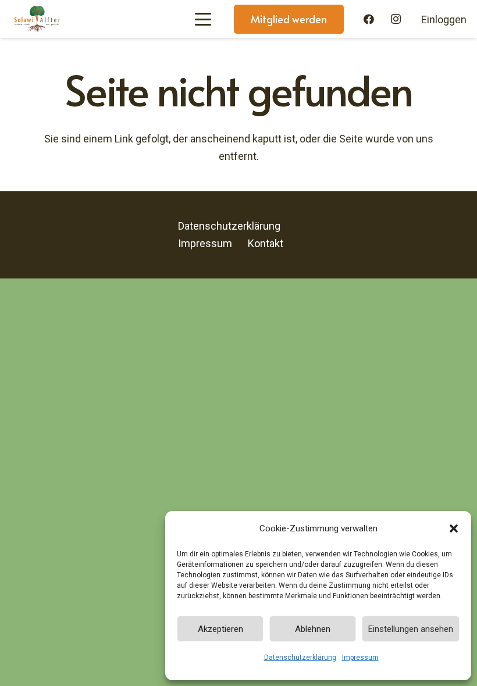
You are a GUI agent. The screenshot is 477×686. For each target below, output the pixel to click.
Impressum (360, 657)
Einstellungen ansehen (410, 629)
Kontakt (265, 243)
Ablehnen (312, 629)
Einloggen (444, 19)
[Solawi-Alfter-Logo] (36, 19)
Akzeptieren (220, 629)
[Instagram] (396, 19)
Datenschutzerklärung (300, 657)
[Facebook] (368, 19)
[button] (454, 528)
